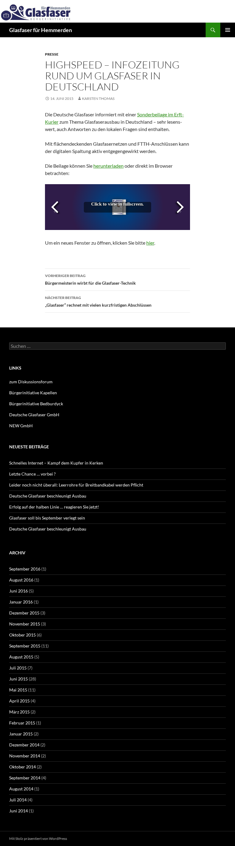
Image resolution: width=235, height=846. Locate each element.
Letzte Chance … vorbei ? (32, 473)
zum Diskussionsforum (31, 381)
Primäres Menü (227, 30)
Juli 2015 (18, 667)
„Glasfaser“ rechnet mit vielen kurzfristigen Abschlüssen (98, 301)
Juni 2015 (18, 678)
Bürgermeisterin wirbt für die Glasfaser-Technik (90, 279)
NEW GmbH (21, 425)
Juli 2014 (18, 799)
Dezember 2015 (24, 612)
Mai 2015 (18, 689)
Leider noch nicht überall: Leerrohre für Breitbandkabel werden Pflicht (76, 484)
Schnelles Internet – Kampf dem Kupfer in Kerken (56, 462)
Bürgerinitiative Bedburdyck (36, 403)
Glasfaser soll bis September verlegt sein (47, 517)
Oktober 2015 (22, 634)
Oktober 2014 (22, 766)
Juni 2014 (18, 810)
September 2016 (24, 568)
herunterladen (108, 166)
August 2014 (21, 788)
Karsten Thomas (98, 98)
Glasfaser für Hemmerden (40, 30)
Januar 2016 (21, 601)
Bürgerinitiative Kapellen (33, 392)
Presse (51, 54)
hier (150, 243)
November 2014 (24, 755)
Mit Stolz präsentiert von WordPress (38, 838)
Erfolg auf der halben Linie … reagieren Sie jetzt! (54, 506)
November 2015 (24, 623)
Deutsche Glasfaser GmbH (34, 414)
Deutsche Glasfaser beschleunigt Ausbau (47, 495)
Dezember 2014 (24, 744)
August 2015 (21, 656)
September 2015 (24, 645)
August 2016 (21, 579)
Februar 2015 (22, 722)
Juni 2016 (18, 590)
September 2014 (24, 777)
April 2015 (19, 700)
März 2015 (19, 711)
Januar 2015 (21, 733)
